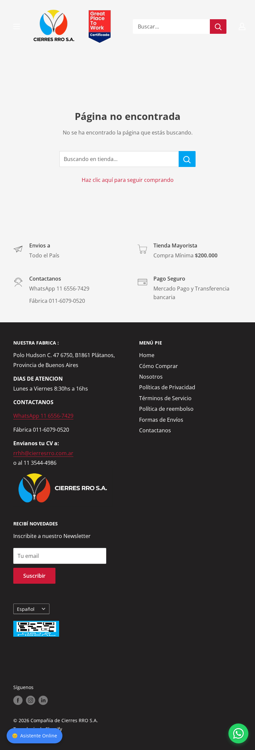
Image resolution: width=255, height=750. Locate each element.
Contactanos (155, 430)
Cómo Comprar (158, 366)
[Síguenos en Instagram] (30, 700)
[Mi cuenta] (242, 26)
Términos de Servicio (165, 398)
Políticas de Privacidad (167, 387)
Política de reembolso (166, 408)
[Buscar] (218, 26)
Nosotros (151, 376)
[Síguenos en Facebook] (18, 700)
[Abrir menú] (16, 26)
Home (146, 355)
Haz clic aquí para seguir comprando (128, 180)
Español (26, 609)
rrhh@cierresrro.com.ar (43, 453)
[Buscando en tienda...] (187, 159)
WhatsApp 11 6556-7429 (43, 415)
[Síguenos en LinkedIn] (43, 700)
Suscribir (34, 575)
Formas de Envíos (161, 419)
